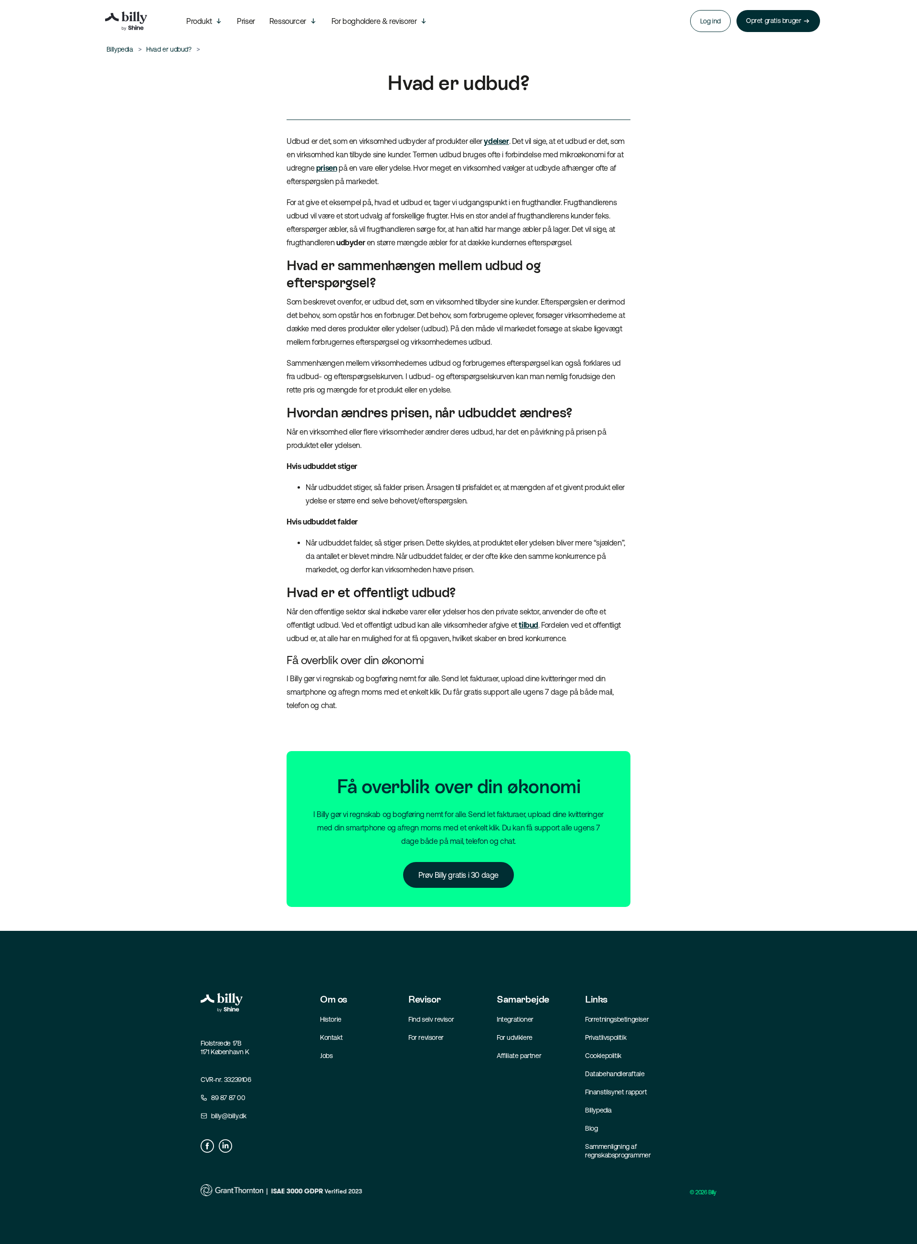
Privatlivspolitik (605, 1037)
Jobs (326, 1055)
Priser (246, 21)
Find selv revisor (431, 1019)
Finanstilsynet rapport (616, 1092)
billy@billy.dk (228, 1116)
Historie (330, 1019)
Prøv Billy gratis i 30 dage (458, 875)
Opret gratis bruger (773, 20)
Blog (591, 1128)
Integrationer (515, 1019)
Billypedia (598, 1110)
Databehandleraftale (614, 1074)
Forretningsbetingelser (617, 1019)
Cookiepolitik (603, 1055)
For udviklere (515, 1037)
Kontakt (331, 1037)
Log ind (710, 21)
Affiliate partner (519, 1055)
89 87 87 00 (228, 1098)
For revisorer (426, 1037)
